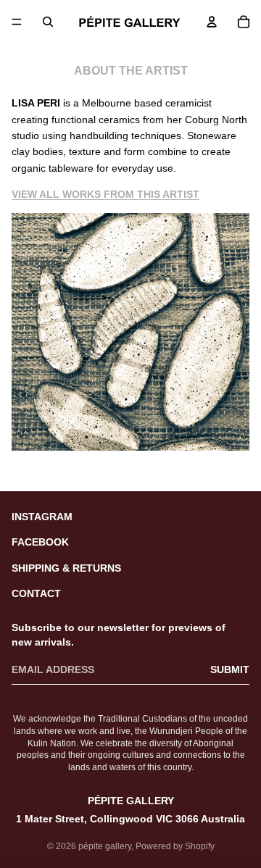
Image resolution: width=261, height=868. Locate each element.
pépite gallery (104, 846)
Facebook (40, 542)
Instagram (42, 516)
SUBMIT (229, 669)
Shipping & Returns (66, 568)
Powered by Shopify (175, 846)
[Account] (212, 22)
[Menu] (16, 21)
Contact (36, 593)
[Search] (48, 22)
